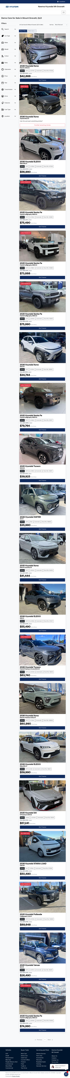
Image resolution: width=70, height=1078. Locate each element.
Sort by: (52, 24)
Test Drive (24, 1068)
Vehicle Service (41, 1053)
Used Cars (24, 1058)
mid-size (8, 1060)
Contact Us (55, 1060)
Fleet (22, 1064)
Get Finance (42, 80)
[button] (63, 12)
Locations (62, 1)
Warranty (39, 1060)
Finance (23, 1062)
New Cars (24, 1053)
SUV (7, 1053)
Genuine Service (41, 1066)
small (7, 1055)
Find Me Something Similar (42, 125)
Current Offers (25, 1060)
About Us (54, 1056)
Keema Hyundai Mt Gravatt (51, 7)
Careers (54, 1058)
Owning (38, 1064)
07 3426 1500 (10, 12)
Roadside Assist (41, 1062)
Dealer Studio (16, 1076)
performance (9, 1058)
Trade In (23, 1066)
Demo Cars (24, 1055)
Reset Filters (23, 31)
